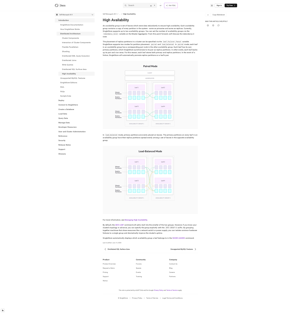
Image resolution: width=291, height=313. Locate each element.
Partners (172, 276)
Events (138, 272)
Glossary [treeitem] (62, 154)
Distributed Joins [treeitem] (69, 60)
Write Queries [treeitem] (67, 65)
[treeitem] (75, 58)
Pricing (105, 272)
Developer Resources (67, 127)
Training (139, 276)
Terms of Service (172, 290)
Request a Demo (109, 268)
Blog (170, 268)
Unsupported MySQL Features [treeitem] (72, 78)
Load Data (62, 114)
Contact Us (173, 264)
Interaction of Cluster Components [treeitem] (76, 42)
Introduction (63, 20)
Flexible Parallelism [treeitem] (70, 47)
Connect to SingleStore (68, 105)
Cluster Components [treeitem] (70, 38)
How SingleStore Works (70, 29)
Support (61, 149)
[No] (213, 25)
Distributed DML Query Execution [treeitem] (76, 56)
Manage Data (64, 123)
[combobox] (212, 5)
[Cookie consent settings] (3, 310)
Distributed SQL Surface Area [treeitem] (74, 69)
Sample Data (65, 96)
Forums (139, 264)
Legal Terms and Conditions (172, 298)
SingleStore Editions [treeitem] (68, 82)
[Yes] (208, 25)
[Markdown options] (208, 15)
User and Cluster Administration (72, 131)
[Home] (60, 5)
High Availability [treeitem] (69, 74)
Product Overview (109, 264)
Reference (62, 136)
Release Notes (64, 145)
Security (61, 140)
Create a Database (66, 109)
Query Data (63, 118)
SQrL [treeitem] (62, 87)
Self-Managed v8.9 (110, 14)
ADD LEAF (119, 225)
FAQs (62, 91)
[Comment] (218, 25)
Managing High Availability (136, 220)
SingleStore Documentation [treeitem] (71, 25)
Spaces (138, 268)
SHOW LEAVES (178, 238)
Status (105, 281)
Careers (172, 272)
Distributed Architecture (70, 34)
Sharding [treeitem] (66, 51)
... (120, 14)
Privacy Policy (158, 290)
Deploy (61, 100)
